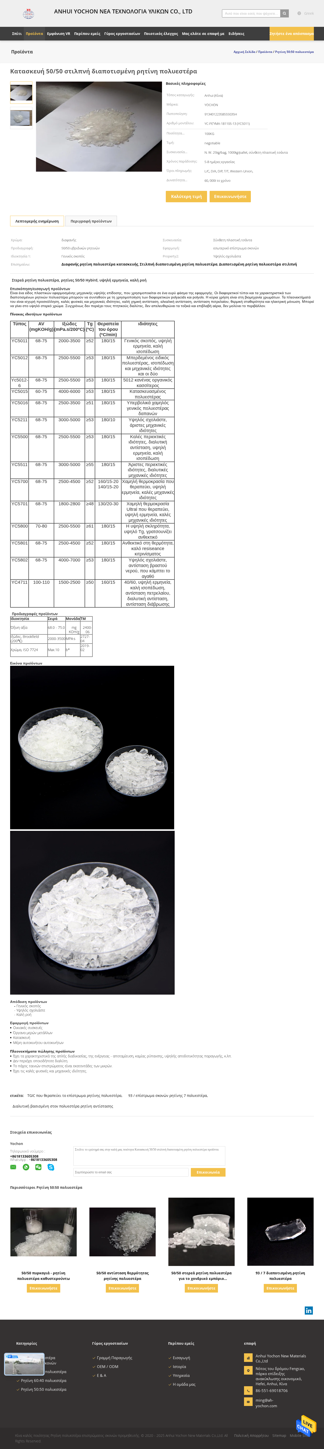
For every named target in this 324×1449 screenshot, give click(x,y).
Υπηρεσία (181, 1375)
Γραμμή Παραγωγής (114, 1357)
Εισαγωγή (181, 1357)
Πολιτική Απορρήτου (251, 1435)
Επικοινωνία (208, 1172)
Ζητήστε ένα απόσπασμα (292, 33)
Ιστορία (179, 1366)
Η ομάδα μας (184, 1384)
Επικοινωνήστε (230, 196)
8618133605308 (44, 1159)
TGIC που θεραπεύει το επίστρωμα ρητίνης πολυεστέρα (74, 1095)
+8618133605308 (24, 1156)
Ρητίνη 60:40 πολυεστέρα (43, 1380)
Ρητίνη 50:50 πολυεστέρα (43, 1389)
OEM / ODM (107, 1366)
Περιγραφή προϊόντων (91, 221)
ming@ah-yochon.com (266, 1403)
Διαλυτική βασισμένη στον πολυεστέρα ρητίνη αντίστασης (63, 1106)
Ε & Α (101, 1375)
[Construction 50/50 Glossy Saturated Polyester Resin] (21, 92)
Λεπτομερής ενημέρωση (37, 221)
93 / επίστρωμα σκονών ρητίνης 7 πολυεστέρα (167, 1095)
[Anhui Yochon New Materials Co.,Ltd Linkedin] (309, 1310)
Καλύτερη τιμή (186, 196)
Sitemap (279, 1435)
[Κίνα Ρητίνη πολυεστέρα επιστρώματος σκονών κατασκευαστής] (29, 13)
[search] (284, 13)
